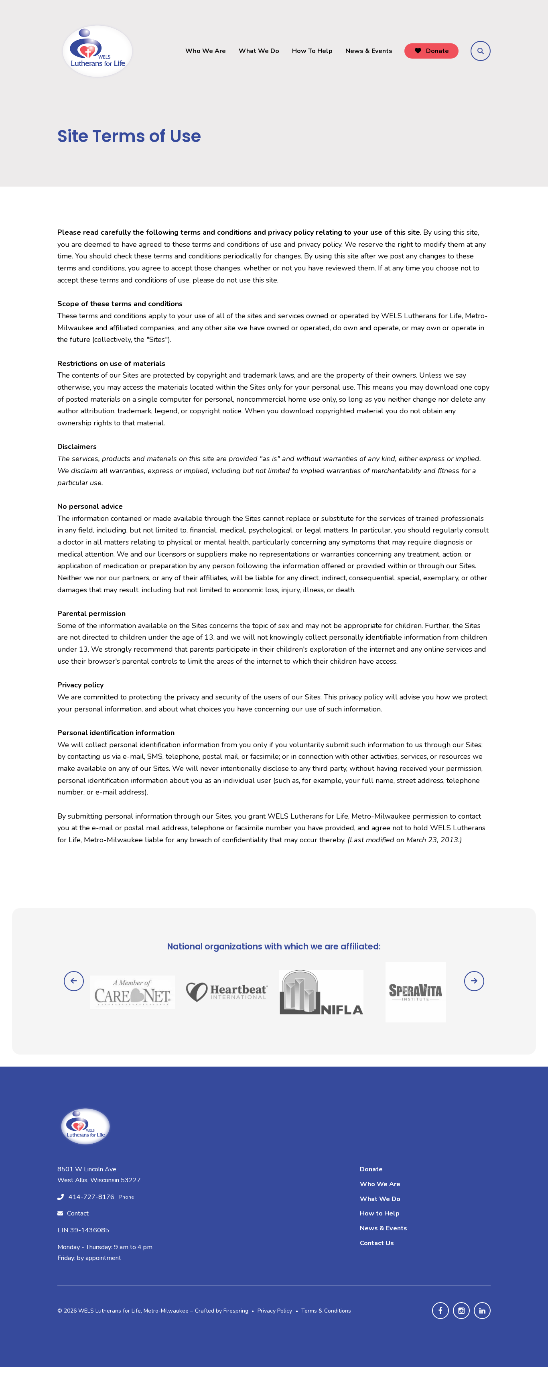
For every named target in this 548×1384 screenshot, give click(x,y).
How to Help (380, 1213)
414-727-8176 (91, 1197)
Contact (78, 1213)
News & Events (368, 51)
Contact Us (377, 1243)
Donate (436, 51)
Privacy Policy (275, 1311)
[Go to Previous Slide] (74, 981)
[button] (481, 51)
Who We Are (205, 51)
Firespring (235, 1311)
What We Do (259, 51)
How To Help (312, 51)
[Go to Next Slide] (474, 981)
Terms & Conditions (326, 1311)
